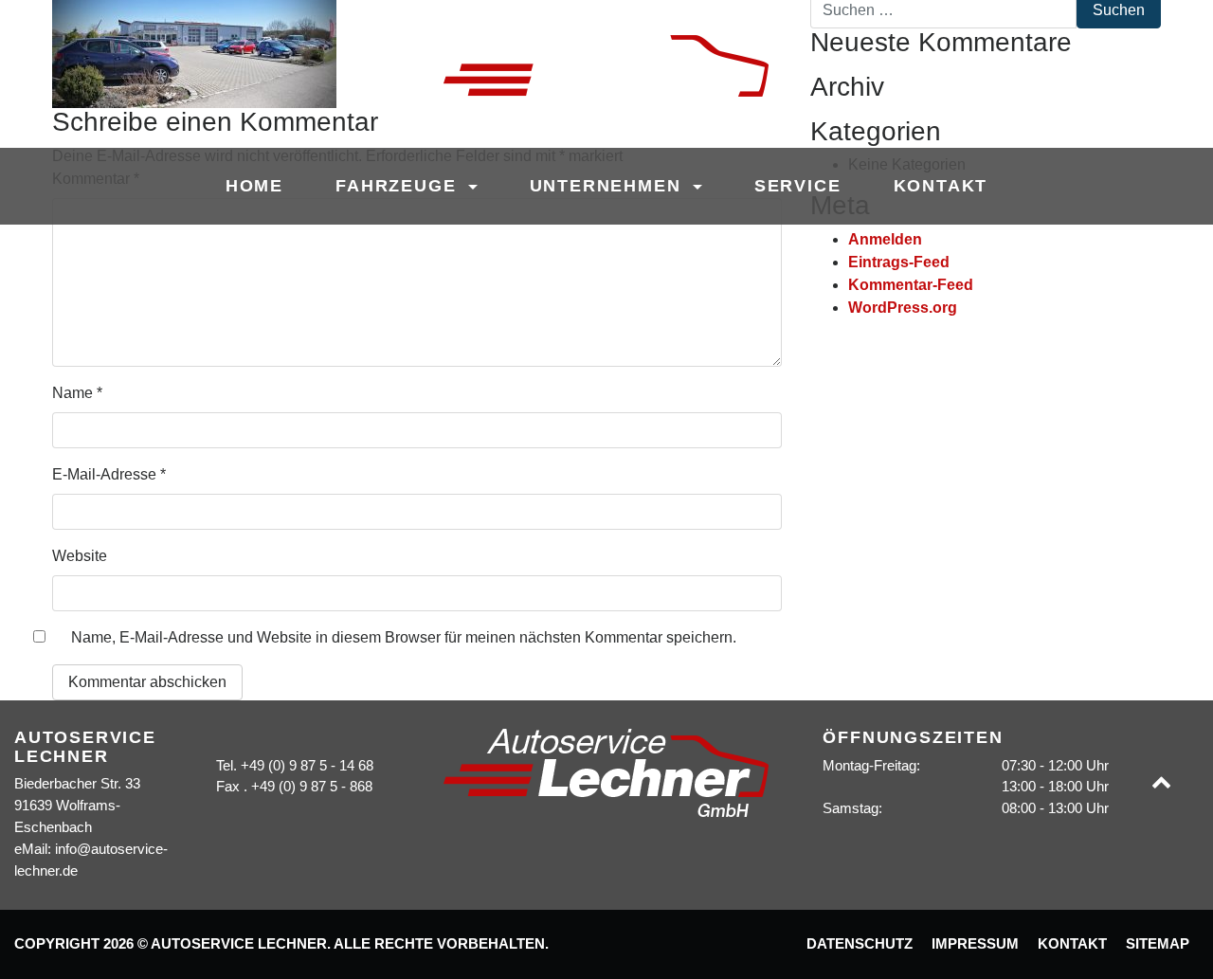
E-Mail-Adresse (109, 474)
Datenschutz (859, 944)
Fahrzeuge (398, 185)
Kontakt (941, 185)
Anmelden (885, 239)
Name (77, 393)
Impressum (975, 944)
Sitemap (1157, 944)
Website (79, 556)
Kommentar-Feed (910, 285)
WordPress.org (902, 307)
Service (798, 185)
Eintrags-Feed (899, 262)
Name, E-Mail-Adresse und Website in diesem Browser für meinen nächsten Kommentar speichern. (403, 637)
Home (254, 185)
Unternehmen (609, 185)
